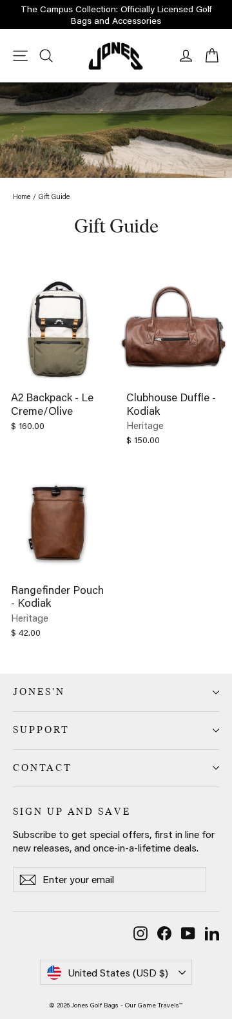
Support (41, 730)
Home (22, 196)
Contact (42, 768)
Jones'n (39, 692)
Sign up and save (72, 811)
